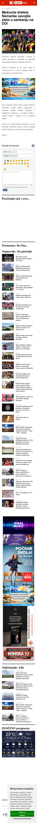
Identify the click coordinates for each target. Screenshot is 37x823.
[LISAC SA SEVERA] (18, 89)
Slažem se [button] (22, 812)
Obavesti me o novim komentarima (16, 187)
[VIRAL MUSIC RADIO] (18, 525)
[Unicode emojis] (8, 161)
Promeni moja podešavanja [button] (22, 818)
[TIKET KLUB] (18, 539)
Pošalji (5, 190)
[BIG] (18, 565)
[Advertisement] (18, 221)
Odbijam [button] (22, 815)
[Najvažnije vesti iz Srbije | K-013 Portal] (18, 2)
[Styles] (5, 161)
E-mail (10, 156)
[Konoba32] (18, 653)
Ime (7, 152)
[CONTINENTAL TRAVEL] (18, 596)
